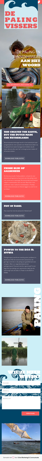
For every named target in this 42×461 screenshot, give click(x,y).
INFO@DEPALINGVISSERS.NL (21, 85)
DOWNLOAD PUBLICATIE (14, 158)
